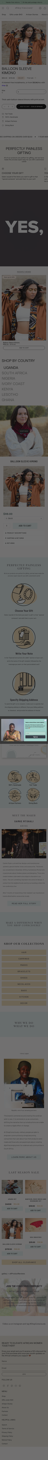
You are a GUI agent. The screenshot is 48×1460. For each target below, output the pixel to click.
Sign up (35, 737)
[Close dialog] (45, 720)
